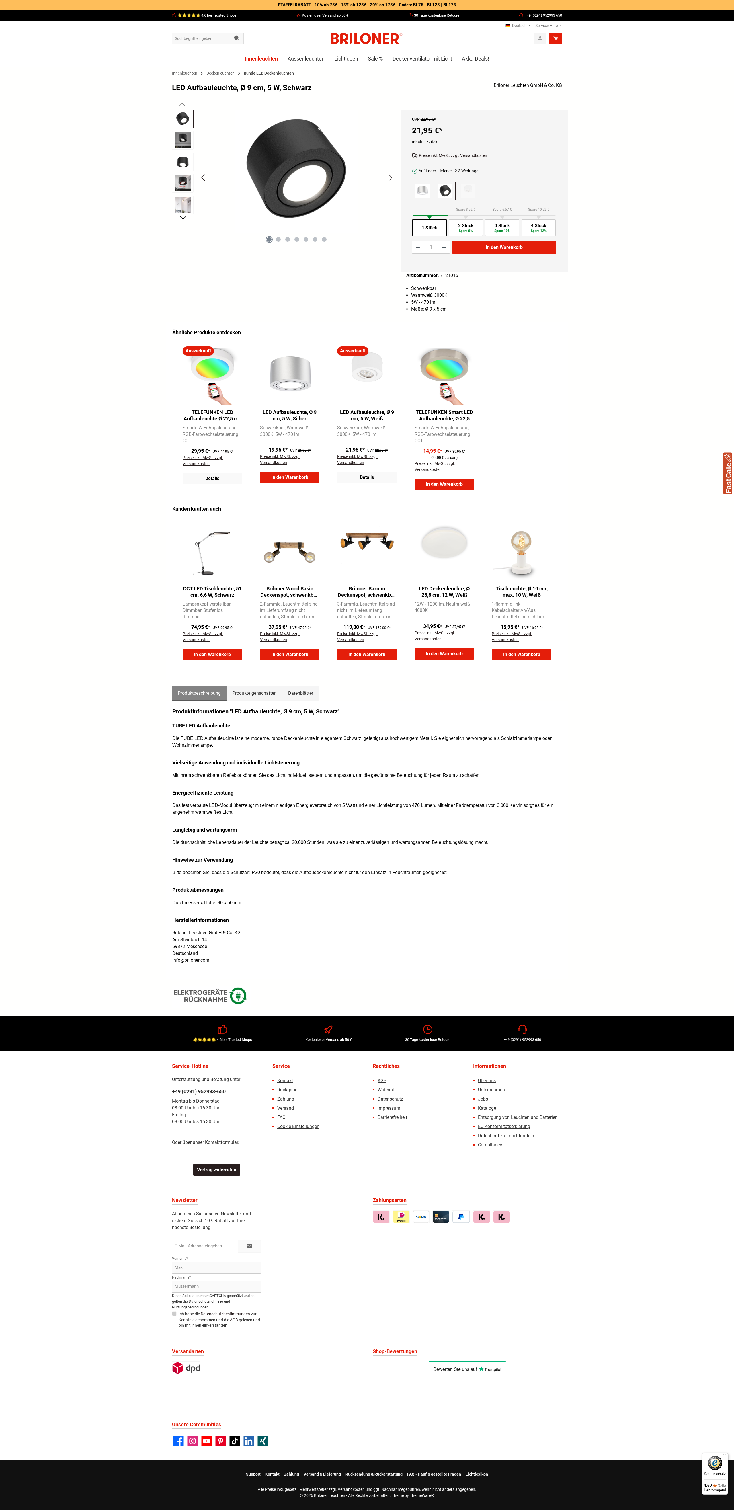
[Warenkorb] (555, 38)
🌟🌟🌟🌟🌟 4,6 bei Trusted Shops (207, 15)
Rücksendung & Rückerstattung (374, 1474)
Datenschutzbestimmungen (225, 1314)
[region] (283, 183)
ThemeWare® (422, 1495)
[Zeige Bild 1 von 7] (269, 239)
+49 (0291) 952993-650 (199, 1091)
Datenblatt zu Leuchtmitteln (506, 1135)
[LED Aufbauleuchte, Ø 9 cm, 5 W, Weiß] (468, 191)
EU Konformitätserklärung (504, 1126)
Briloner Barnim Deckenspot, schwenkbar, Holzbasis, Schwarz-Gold (367, 592)
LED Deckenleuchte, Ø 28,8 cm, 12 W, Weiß (444, 592)
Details (212, 478)
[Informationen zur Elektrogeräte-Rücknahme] (211, 997)
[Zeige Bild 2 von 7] (278, 239)
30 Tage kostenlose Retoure (436, 15)
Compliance (490, 1145)
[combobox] (201, 38)
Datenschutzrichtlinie (206, 1301)
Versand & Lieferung (322, 1474)
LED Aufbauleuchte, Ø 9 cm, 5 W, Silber (290, 415)
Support (253, 1474)
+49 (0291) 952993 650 (543, 15)
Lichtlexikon (477, 1474)
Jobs (483, 1099)
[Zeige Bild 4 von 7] (296, 239)
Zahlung (285, 1099)
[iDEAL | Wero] (401, 1216)
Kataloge (487, 1108)
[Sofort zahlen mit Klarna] (481, 1216)
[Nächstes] (390, 177)
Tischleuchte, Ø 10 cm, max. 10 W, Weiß (522, 592)
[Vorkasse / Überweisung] (421, 1216)
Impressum (389, 1108)
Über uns (487, 1080)
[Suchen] (237, 38)
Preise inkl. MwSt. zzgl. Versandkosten (453, 155)
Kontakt (285, 1080)
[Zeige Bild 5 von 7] (306, 239)
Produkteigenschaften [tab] (254, 693)
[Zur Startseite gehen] (367, 38)
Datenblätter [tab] (300, 693)
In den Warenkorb (504, 247)
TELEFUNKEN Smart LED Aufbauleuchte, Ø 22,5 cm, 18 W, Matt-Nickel (444, 415)
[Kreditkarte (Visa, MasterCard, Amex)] (440, 1216)
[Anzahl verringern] (418, 247)
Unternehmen (491, 1089)
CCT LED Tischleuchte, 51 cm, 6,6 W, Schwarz (212, 592)
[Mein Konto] (540, 38)
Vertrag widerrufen (216, 1170)
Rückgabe (287, 1089)
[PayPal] (461, 1216)
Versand (285, 1108)
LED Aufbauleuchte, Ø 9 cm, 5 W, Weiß (367, 415)
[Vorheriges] (203, 177)
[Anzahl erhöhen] (444, 247)
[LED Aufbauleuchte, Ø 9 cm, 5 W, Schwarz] (296, 171)
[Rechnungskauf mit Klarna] (381, 1216)
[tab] (199, 693)
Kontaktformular (221, 1142)
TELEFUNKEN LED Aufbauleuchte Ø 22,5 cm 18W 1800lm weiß (212, 415)
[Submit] (249, 1246)
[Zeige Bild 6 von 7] (315, 239)
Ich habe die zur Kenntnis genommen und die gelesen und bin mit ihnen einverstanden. (219, 1320)
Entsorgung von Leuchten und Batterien (518, 1117)
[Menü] (724, 1456)
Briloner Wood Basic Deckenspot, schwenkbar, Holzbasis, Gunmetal (289, 592)
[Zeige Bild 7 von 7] (324, 239)
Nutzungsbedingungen (190, 1307)
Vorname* (180, 1259)
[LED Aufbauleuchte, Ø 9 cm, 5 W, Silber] (422, 191)
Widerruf (386, 1089)
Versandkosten (351, 1489)
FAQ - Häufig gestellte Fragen (434, 1474)
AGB (382, 1080)
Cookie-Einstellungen (298, 1126)
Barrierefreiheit (392, 1117)
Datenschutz (390, 1099)
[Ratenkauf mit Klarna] (501, 1216)
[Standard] (186, 1367)
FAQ (281, 1117)
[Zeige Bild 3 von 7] (287, 239)
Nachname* (181, 1277)
